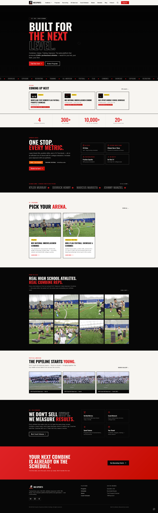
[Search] (117, 2)
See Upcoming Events (117, 463)
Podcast (112, 2)
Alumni (93, 2)
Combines (47, 2)
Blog (106, 2)
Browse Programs (52, 64)
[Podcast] (39, 498)
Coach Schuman (84, 2)
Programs (57, 2)
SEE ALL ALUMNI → (124, 183)
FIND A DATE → (125, 290)
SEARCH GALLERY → (123, 367)
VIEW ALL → (125, 208)
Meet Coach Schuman (37, 434)
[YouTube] (30, 498)
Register (125, 2)
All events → (125, 89)
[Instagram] (35, 498)
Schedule (99, 2)
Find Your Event (35, 64)
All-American (74, 2)
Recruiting (65, 2)
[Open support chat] (154, 509)
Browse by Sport (36, 168)
